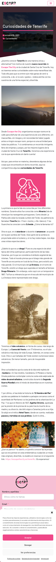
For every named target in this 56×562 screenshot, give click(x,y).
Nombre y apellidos (10, 491)
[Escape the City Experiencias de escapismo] (9, 3)
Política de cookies (13, 558)
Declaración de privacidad (31, 558)
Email (4, 504)
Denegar (28, 545)
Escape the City (14, 131)
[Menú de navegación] (51, 3)
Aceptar (28, 537)
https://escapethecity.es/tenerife (20, 459)
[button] (52, 512)
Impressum (45, 558)
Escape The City (8, 67)
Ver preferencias (28, 552)
